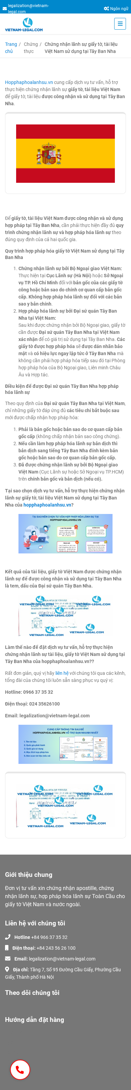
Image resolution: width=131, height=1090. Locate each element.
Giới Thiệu (15, 1032)
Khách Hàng (18, 1062)
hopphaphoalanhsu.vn (47, 505)
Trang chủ (11, 47)
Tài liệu (12, 1052)
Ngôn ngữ (119, 8)
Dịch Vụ (13, 1042)
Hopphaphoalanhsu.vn (29, 82)
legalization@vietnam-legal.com (28, 8)
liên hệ (62, 673)
